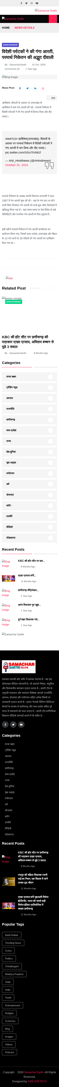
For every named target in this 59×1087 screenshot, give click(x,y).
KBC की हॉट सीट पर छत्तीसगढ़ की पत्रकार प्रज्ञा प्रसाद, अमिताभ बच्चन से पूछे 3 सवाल (28, 342)
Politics (9, 958)
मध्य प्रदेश (11, 430)
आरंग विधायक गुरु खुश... (29, 604)
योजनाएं (10, 494)
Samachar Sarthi (34, 1072)
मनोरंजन (10, 473)
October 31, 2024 (16, 165)
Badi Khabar (10, 45)
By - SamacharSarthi (15, 64)
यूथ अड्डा (11, 462)
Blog (7, 1028)
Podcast (9, 1052)
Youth (8, 997)
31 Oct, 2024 (39, 64)
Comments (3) (12, 69)
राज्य (8, 441)
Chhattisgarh (12, 966)
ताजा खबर (11, 376)
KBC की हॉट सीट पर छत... (31, 560)
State (8, 982)
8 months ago (41, 353)
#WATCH (11, 138)
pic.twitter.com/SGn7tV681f (23, 152)
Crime (8, 950)
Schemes (10, 1021)
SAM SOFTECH (37, 1081)
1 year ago (26, 596)
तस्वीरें (9, 516)
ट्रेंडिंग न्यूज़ (11, 387)
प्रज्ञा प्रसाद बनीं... (27, 575)
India (7, 989)
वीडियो (9, 527)
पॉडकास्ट (10, 537)
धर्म (7, 484)
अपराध (9, 398)
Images (9, 1036)
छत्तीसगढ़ (10, 419)
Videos (8, 1044)
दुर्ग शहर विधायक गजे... (28, 619)
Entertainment (12, 1005)
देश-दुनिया (11, 451)
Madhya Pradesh (14, 974)
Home (6, 27)
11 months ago (28, 581)
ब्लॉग (8, 505)
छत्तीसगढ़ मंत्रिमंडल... (28, 590)
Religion (9, 1013)
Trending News (13, 942)
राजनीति (10, 408)
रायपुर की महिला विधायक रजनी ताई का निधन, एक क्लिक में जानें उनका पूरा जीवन (33, 878)
